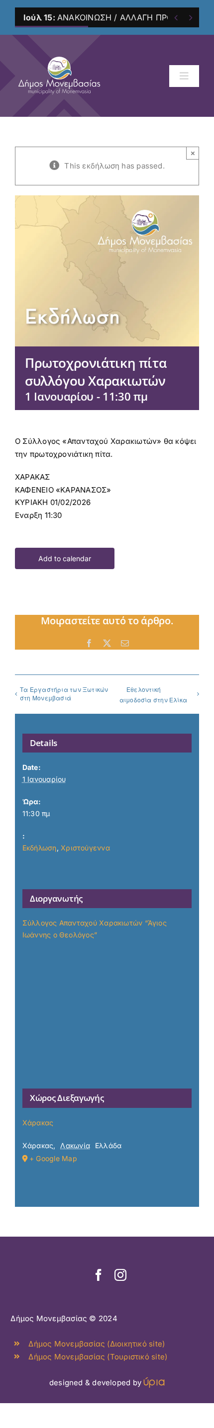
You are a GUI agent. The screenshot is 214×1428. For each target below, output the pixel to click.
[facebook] (99, 1275)
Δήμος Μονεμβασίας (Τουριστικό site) (97, 1356)
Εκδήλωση (39, 847)
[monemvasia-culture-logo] (59, 53)
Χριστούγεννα (85, 847)
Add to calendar (64, 558)
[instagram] (120, 1275)
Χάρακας (38, 1122)
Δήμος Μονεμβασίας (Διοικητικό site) (96, 1343)
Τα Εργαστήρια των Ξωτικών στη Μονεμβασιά (64, 693)
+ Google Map (53, 1158)
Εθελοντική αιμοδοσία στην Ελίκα (153, 694)
